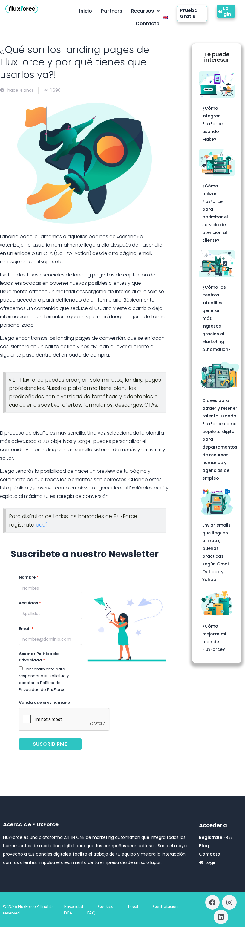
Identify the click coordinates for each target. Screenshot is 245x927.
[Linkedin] (221, 917)
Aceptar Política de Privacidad (39, 657)
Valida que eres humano (44, 702)
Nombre (27, 577)
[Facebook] (212, 902)
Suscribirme (50, 744)
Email (24, 628)
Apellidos (28, 603)
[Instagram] (229, 902)
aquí (41, 524)
